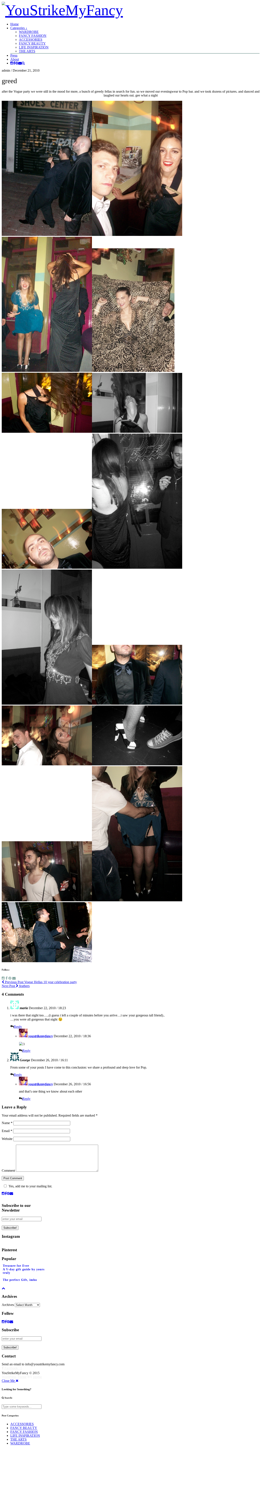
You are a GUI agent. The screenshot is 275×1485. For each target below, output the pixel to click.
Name (7, 1123)
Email (7, 1131)
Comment (8, 1170)
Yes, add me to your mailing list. (30, 1186)
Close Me (9, 1380)
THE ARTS (27, 51)
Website (7, 1139)
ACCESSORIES (30, 39)
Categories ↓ (18, 28)
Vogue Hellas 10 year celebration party (40, 982)
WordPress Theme (14, 1377)
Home (14, 24)
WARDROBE (29, 32)
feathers (16, 986)
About (14, 59)
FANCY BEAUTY (32, 43)
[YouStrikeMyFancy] (62, 10)
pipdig (37, 1377)
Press (13, 55)
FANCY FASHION (32, 36)
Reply (18, 1026)
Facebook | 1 (13, 1368)
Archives (8, 1305)
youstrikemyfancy (40, 1036)
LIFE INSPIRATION (34, 47)
